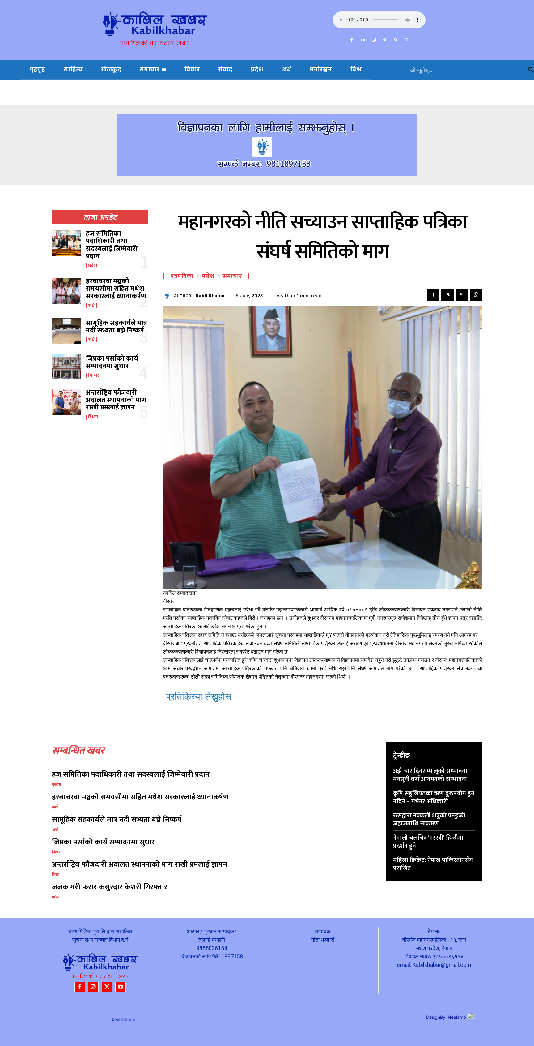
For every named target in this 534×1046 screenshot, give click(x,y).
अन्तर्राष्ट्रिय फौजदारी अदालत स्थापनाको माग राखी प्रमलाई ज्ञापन (116, 400)
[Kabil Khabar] (168, 296)
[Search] (531, 70)
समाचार (232, 276)
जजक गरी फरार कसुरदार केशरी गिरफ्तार (109, 887)
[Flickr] (363, 40)
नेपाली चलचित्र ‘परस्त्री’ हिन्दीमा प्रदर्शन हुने (428, 842)
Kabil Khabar (210, 295)
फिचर (93, 375)
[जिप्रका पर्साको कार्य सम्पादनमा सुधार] (66, 366)
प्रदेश (92, 265)
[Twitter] (407, 40)
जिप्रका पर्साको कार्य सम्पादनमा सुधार (112, 362)
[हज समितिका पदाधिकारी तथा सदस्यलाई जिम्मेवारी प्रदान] (66, 243)
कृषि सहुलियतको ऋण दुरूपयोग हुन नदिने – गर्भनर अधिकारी (433, 797)
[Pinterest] (385, 40)
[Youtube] (120, 987)
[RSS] (396, 40)
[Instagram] (374, 40)
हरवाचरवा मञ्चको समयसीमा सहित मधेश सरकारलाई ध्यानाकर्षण (116, 289)
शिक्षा (93, 417)
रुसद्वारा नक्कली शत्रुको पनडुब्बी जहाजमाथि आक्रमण (429, 819)
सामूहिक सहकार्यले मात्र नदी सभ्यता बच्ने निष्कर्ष (116, 326)
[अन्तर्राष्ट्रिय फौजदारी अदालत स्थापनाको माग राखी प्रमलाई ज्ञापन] (66, 402)
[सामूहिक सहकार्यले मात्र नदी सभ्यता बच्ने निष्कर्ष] (66, 331)
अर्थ (91, 305)
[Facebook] (352, 40)
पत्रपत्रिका (182, 276)
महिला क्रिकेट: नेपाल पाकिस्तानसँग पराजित (433, 864)
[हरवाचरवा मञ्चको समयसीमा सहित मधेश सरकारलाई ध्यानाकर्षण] (66, 291)
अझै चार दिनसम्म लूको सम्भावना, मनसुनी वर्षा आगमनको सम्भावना (431, 775)
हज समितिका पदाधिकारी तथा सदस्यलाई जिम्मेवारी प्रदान (112, 245)
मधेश (208, 276)
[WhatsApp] (476, 295)
